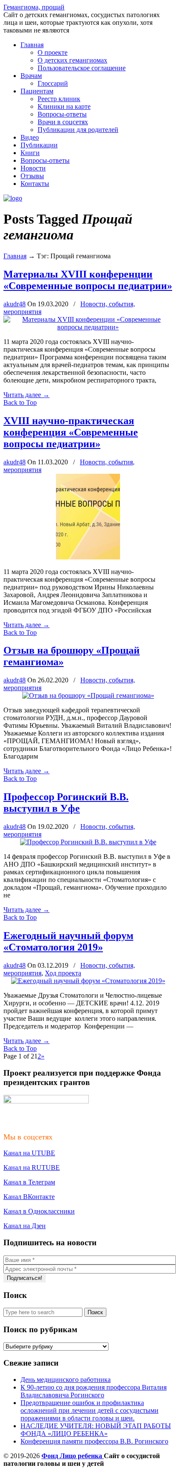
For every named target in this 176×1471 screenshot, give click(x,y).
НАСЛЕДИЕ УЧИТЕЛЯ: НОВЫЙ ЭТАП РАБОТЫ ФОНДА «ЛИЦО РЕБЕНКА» (96, 1429)
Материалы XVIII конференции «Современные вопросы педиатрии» (87, 280)
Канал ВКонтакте (29, 1196)
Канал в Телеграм (29, 1182)
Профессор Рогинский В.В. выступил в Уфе (66, 802)
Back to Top (20, 402)
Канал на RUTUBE (31, 1167)
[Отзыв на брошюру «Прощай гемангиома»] (88, 695)
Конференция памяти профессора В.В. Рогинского (94, 1441)
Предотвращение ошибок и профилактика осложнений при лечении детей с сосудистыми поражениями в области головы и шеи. (89, 1410)
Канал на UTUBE (29, 1153)
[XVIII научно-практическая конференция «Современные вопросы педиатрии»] (88, 557)
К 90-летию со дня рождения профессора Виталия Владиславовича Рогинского (94, 1391)
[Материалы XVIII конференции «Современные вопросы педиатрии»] (88, 327)
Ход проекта (63, 973)
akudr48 (14, 304)
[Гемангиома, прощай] (12, 198)
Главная (14, 256)
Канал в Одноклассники (39, 1211)
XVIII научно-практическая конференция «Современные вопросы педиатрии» (70, 432)
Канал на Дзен (24, 1225)
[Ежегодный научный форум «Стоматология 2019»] (88, 980)
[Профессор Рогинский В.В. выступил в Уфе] (88, 842)
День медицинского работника (66, 1379)
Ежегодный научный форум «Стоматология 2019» (68, 941)
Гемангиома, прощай (34, 7)
